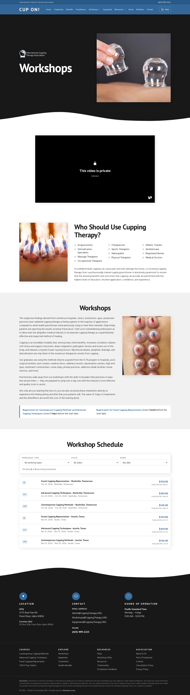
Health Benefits (65, 665)
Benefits (69, 9)
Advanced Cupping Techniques (33, 657)
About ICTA (141, 653)
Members (140, 9)
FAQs (99, 653)
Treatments (58, 9)
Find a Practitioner (144, 657)
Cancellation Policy (144, 665)
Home (48, 9)
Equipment (107, 9)
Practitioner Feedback (107, 669)
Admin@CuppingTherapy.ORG (87, 613)
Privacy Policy (142, 669)
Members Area (69, 690)
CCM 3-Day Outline (27, 665)
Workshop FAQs (104, 657)
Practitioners (81, 9)
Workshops (93, 9)
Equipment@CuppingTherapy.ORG (89, 622)
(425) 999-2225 (164, 2)
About (131, 9)
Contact (150, 9)
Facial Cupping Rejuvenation (32, 661)
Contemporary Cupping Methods (34, 653)
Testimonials (103, 665)
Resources (119, 9)
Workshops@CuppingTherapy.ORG (89, 617)
